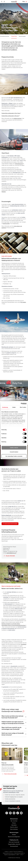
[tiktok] (17, 813)
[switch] (25, 434)
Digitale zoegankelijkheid (9, 854)
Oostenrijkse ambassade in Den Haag (11, 113)
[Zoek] (2, 1)
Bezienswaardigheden (14, 836)
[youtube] (21, 813)
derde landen (6, 223)
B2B (18, 854)
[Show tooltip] (26, 32)
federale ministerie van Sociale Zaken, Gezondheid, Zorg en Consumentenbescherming (13, 624)
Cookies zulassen (14, 447)
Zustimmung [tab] (5, 407)
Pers (22, 854)
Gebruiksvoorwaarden (19, 853)
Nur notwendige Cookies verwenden (14, 456)
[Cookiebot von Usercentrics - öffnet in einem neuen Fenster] (21, 404)
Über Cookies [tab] (23, 407)
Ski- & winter (14, 821)
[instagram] (6, 813)
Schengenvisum (19, 163)
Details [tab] (14, 407)
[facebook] (10, 813)
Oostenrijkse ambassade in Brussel (10, 116)
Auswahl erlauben (14, 451)
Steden (14, 834)
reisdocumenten (17, 118)
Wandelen (14, 825)
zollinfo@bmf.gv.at (11, 553)
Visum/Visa (14, 36)
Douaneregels (22, 36)
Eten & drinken (14, 829)
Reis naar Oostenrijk (14, 842)
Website (4, 191)
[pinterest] (14, 813)
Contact (6, 851)
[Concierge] (4, 1)
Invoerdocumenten (4, 36)
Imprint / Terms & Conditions (16, 851)
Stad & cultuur (14, 827)
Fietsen (14, 823)
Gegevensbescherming (8, 853)
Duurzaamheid (14, 846)
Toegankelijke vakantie (14, 844)
